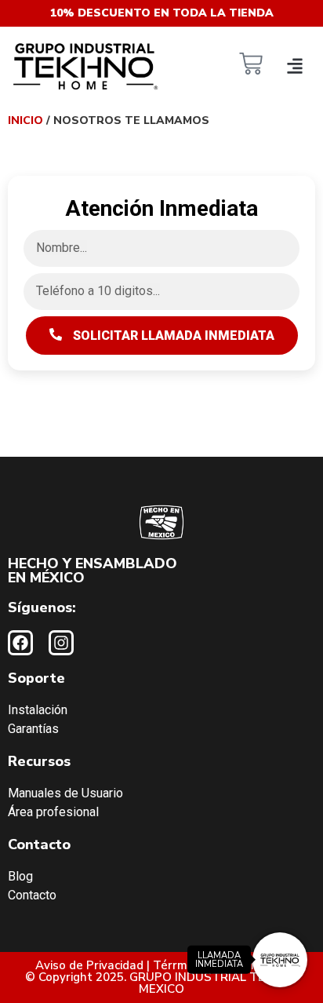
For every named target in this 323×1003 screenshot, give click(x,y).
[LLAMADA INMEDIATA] (279, 959)
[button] (294, 65)
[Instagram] (61, 642)
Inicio (25, 120)
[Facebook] (20, 642)
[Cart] (250, 65)
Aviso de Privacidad (89, 965)
